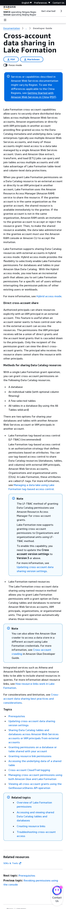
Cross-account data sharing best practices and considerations (31, 698)
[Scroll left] (39, 11)
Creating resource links (31, 826)
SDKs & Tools (10, 863)
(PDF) (53, 97)
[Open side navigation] (5, 20)
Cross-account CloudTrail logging (29, 770)
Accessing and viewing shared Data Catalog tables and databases (35, 816)
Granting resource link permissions (29, 756)
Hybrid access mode (48, 296)
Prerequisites (16, 716)
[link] (42, 28)
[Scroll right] (61, 11)
